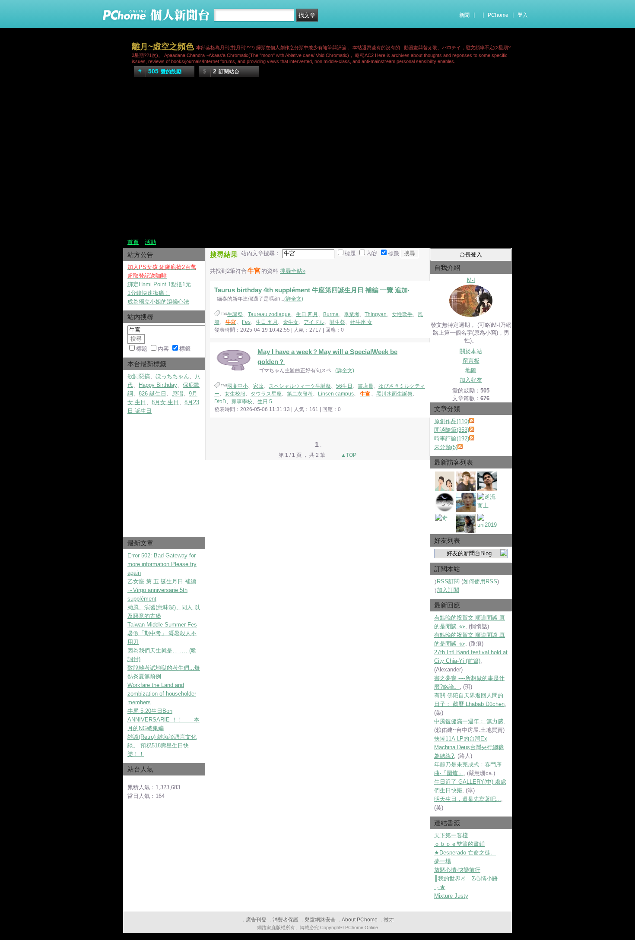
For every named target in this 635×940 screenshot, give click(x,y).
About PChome (360, 920)
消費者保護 (285, 920)
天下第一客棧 (451, 835)
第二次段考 (300, 394)
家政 (258, 386)
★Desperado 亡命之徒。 (465, 852)
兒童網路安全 (320, 920)
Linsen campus (336, 394)
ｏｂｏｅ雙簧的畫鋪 (459, 844)
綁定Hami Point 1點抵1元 (159, 284)
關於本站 (471, 351)
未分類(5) (445, 447)
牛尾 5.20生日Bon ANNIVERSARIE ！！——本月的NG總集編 (163, 719)
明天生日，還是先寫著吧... (467, 799)
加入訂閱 (448, 590)
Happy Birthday (158, 385)
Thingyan (376, 314)
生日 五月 (267, 322)
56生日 (344, 386)
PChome (498, 15)
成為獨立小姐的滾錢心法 (158, 301)
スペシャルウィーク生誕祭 (300, 386)
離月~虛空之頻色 (163, 46)
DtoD (220, 402)
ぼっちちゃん (172, 376)
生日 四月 (307, 314)
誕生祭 (337, 322)
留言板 (471, 361)
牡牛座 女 (361, 322)
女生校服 (235, 394)
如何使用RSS (480, 581)
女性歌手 (402, 314)
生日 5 (264, 402)
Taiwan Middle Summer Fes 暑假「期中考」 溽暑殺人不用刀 (162, 633)
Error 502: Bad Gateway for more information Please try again (162, 564)
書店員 (365, 386)
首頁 (133, 242)
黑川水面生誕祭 (394, 394)
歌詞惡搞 (138, 376)
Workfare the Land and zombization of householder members (161, 694)
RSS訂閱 (448, 581)
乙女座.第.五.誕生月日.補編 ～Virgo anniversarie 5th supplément (161, 590)
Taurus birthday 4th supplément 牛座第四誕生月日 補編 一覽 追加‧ (312, 290)
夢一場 (442, 861)
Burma (331, 314)
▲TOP (348, 455)
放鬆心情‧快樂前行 (457, 870)
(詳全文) (293, 299)
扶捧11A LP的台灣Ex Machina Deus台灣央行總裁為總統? (469, 747)
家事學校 (242, 402)
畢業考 (351, 314)
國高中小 (237, 386)
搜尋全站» (292, 271)
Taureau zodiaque (269, 314)
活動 (150, 242)
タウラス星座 (266, 394)
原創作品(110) (451, 421)
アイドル (314, 322)
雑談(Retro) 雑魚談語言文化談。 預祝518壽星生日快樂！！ (162, 745)
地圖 (470, 370)
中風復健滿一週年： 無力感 (468, 721)
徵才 (389, 920)
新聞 (464, 15)
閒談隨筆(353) (451, 430)
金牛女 (290, 322)
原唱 (177, 393)
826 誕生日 (152, 393)
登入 (523, 15)
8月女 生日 (165, 402)
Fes (246, 322)
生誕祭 (235, 314)
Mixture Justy (451, 896)
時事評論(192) (451, 438)
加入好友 (471, 380)
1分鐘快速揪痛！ (148, 293)
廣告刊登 (256, 920)
